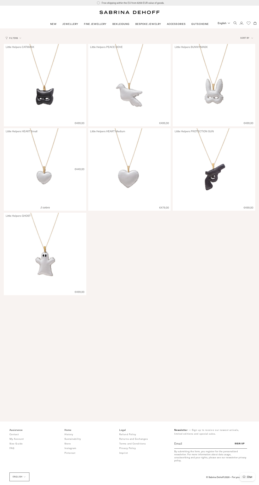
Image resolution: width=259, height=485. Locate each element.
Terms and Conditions (132, 443)
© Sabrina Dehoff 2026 (218, 477)
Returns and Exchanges (133, 438)
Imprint (123, 452)
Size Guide (16, 443)
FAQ (11, 448)
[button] (70, 24)
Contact (14, 434)
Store (67, 443)
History (68, 434)
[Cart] (255, 23)
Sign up (240, 443)
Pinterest (70, 452)
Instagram (70, 448)
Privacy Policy (127, 448)
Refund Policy (127, 434)
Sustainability (72, 438)
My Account (16, 438)
